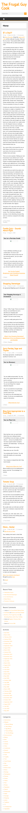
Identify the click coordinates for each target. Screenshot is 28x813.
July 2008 (6, 682)
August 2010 (7, 665)
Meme (8, 220)
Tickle (13, 577)
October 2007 (7, 699)
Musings (6, 772)
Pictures (6, 776)
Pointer (6, 778)
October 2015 (7, 643)
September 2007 (8, 702)
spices (5, 800)
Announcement (8, 735)
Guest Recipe (7, 761)
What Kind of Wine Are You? (14, 466)
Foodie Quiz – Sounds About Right (12, 229)
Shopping (5, 222)
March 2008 (7, 689)
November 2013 (8, 656)
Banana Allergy (9, 724)
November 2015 (8, 641)
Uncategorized (7, 806)
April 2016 (6, 632)
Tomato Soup (8, 481)
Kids (5, 763)
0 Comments (21, 35)
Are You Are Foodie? (14, 271)
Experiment (7, 752)
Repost (6, 789)
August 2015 (7, 647)
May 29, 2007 (11, 529)
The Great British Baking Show (16, 610)
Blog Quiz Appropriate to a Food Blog (14, 412)
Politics (6, 780)
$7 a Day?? (7, 32)
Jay (5, 35)
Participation (7, 774)
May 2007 (6, 710)
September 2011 (8, 658)
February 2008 (8, 691)
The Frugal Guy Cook (13, 6)
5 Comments (20, 484)
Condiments (7, 748)
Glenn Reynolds (9, 37)
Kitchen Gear (7, 767)
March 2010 (7, 673)
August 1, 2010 (11, 232)
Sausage (6, 795)
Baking (6, 737)
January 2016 (7, 639)
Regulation (6, 787)
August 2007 (7, 704)
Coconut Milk (12, 623)
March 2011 (7, 663)
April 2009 (6, 678)
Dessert (6, 750)
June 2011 (6, 660)
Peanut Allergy (9, 730)
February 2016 (8, 637)
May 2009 (6, 676)
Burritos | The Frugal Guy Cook (12, 614)
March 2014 (7, 650)
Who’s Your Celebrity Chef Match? (11, 575)
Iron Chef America (8, 596)
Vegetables (7, 808)
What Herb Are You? (14, 402)
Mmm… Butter (9, 527)
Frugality (6, 756)
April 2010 (6, 671)
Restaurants (7, 791)
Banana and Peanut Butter (17, 612)
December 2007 (8, 695)
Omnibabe (6, 612)
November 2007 (8, 697)
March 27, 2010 (11, 286)
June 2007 (6, 708)
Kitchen (6, 765)
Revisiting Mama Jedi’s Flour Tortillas (13, 617)
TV (5, 804)
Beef (5, 739)
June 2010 (6, 669)
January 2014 (7, 652)
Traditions (6, 802)
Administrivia (7, 720)
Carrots (6, 741)
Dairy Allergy (8, 726)
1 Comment (19, 529)
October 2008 (7, 680)
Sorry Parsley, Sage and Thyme (12, 349)
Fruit (5, 759)
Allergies (6, 722)
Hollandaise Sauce (8, 592)
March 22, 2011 (11, 35)
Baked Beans (7, 599)
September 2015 (8, 645)
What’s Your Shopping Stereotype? (14, 336)
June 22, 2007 (11, 484)
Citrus (5, 746)
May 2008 (6, 686)
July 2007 (6, 706)
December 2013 (8, 654)
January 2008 (7, 693)
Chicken (6, 743)
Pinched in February (9, 601)
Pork (5, 782)
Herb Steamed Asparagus (10, 594)
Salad (5, 793)
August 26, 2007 (12, 415)
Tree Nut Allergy (9, 733)
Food (5, 220)
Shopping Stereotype (11, 283)
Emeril (6, 580)
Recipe (6, 785)
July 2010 (6, 667)
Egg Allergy (8, 728)
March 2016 (7, 634)
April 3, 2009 (11, 352)
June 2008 (6, 684)
